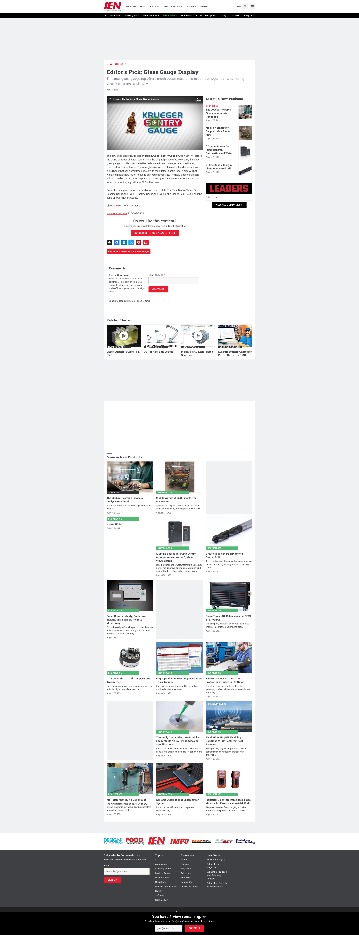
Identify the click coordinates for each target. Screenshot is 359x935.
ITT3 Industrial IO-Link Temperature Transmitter (128, 680)
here (115, 205)
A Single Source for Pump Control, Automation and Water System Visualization (219, 150)
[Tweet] (131, 242)
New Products (116, 64)
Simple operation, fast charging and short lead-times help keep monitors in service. (227, 809)
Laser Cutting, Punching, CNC (123, 353)
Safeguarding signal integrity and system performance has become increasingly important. (226, 751)
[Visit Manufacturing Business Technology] (245, 841)
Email (106, 866)
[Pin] (138, 242)
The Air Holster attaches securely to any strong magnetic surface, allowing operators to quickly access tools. (129, 807)
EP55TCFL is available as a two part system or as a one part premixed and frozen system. (179, 750)
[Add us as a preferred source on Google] (146, 242)
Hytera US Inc (115, 524)
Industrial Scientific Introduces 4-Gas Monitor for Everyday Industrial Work (228, 801)
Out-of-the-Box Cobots (158, 351)
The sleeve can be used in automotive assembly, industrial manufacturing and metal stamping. (228, 689)
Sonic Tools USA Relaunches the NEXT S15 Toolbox (229, 618)
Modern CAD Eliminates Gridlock (197, 353)
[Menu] (252, 6)
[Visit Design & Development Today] (113, 841)
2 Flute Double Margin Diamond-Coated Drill (219, 167)
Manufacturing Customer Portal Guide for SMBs (235, 353)
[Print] (109, 242)
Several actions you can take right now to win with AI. (129, 507)
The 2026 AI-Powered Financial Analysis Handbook (218, 113)
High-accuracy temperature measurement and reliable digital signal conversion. (129, 688)
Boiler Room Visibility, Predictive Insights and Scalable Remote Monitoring (126, 620)
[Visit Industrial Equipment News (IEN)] (156, 841)
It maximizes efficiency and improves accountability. (175, 809)
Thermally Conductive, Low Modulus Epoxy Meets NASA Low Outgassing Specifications (178, 741)
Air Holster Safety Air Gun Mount (126, 799)
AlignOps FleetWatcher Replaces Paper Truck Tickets (179, 680)
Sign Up (112, 880)
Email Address (157, 275)
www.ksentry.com (117, 213)
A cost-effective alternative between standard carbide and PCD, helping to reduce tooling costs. (229, 564)
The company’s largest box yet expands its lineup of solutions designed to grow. (227, 625)
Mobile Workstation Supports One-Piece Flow (218, 131)
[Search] (245, 6)
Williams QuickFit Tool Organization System (177, 801)
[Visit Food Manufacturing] (135, 841)
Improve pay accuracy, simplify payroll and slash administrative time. (177, 688)
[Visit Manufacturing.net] (223, 841)
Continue (194, 928)
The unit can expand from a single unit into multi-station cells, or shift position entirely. (178, 507)
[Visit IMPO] (179, 841)
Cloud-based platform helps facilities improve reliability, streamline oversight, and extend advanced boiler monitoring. (130, 630)
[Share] (116, 242)
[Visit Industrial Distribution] (201, 841)
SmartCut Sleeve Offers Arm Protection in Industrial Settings (225, 680)
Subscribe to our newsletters (154, 233)
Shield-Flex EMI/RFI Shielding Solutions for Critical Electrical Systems (224, 741)
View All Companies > (229, 205)
